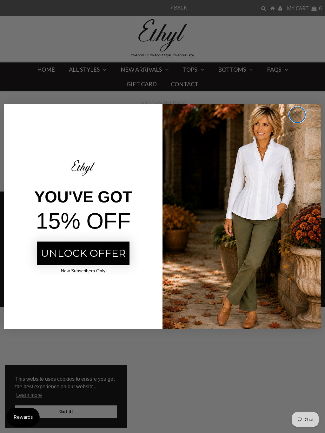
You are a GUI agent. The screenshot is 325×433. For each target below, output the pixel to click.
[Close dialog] (297, 115)
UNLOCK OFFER (83, 253)
